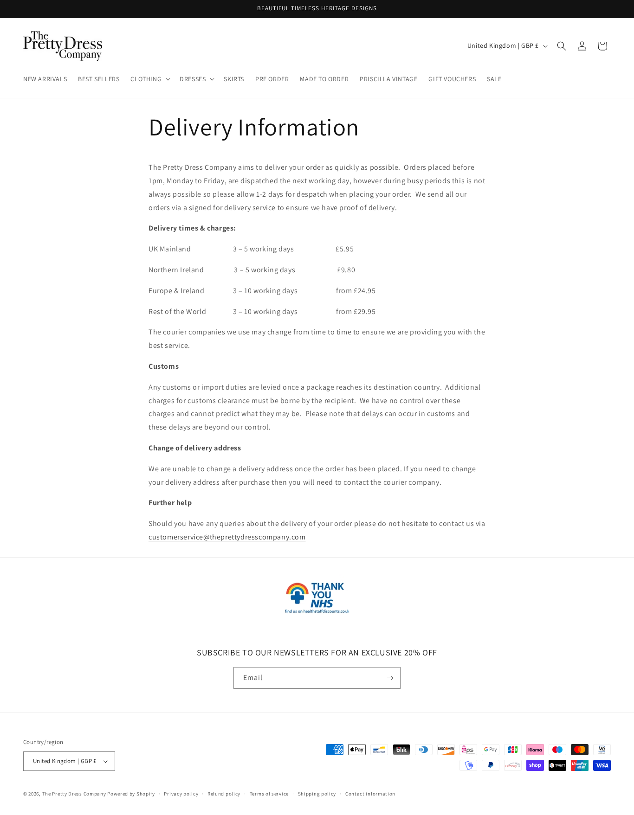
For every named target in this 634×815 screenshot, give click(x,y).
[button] (149, 79)
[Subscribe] (390, 678)
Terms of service (269, 793)
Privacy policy (181, 793)
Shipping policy (317, 793)
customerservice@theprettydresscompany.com (227, 537)
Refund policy (223, 793)
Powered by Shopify (131, 793)
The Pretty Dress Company (74, 793)
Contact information (370, 793)
